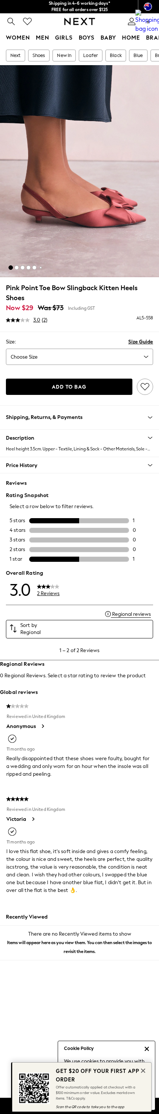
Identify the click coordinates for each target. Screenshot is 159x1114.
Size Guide (140, 342)
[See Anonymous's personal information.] (42, 726)
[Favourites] (27, 21)
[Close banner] (142, 1070)
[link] (11, 21)
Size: (11, 342)
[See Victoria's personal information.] (33, 819)
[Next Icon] (79, 21)
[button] (11, 267)
